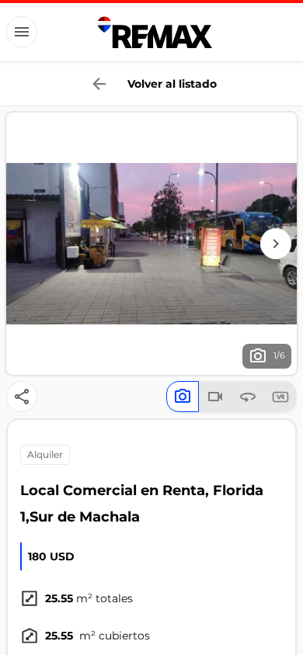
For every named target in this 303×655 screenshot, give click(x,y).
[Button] (21, 31)
